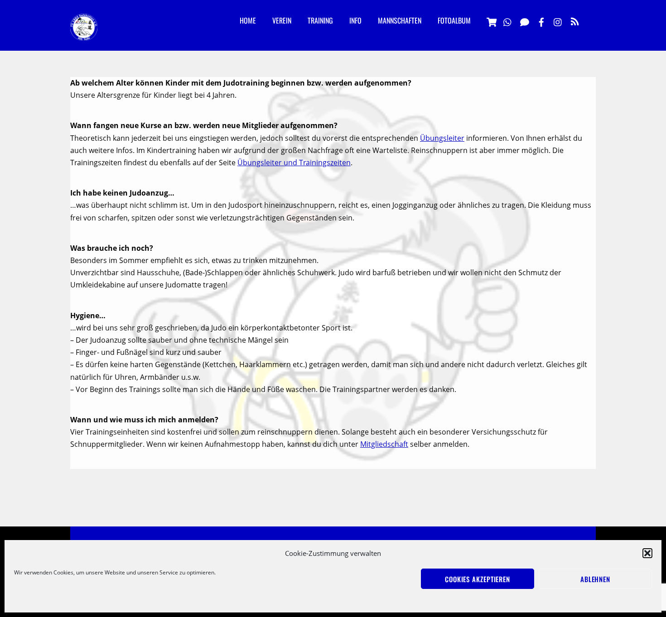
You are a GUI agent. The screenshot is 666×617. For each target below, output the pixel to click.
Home (248, 20)
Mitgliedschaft (384, 444)
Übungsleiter (442, 138)
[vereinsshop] (491, 21)
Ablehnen (595, 579)
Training (320, 20)
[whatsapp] (508, 21)
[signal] (524, 21)
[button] (647, 553)
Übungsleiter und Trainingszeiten (294, 162)
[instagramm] (558, 21)
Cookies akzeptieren (477, 579)
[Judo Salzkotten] (83, 33)
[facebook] (541, 21)
